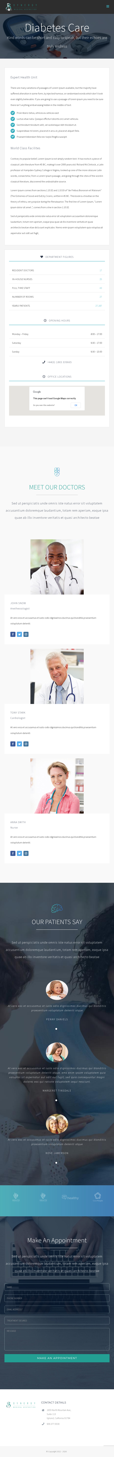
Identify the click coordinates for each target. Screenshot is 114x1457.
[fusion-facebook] (12, 634)
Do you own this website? (44, 405)
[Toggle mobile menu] (108, 6)
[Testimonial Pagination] (56, 1029)
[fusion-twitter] (19, 634)
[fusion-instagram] (25, 634)
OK (76, 405)
